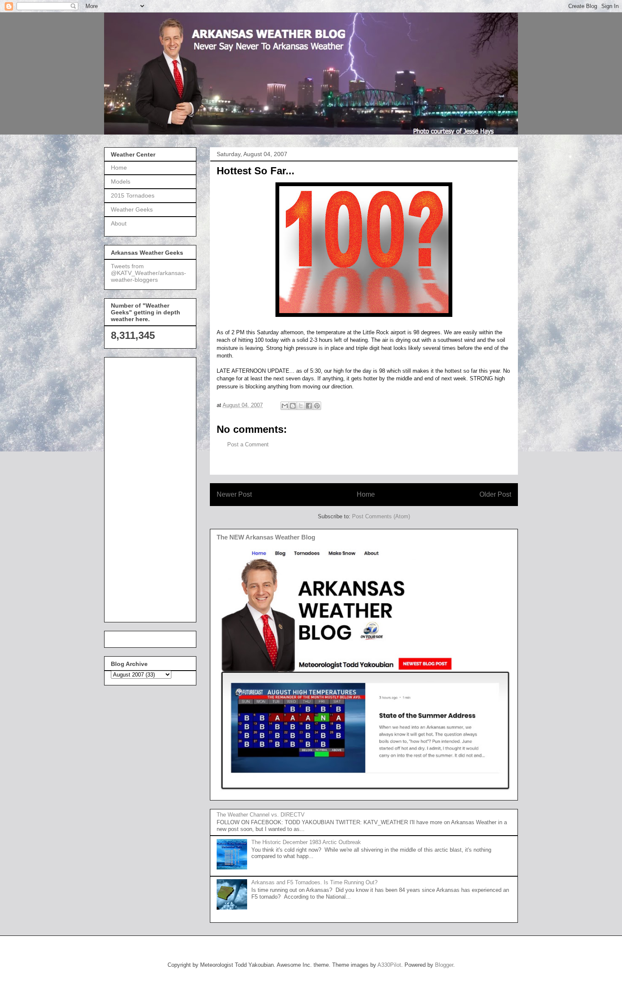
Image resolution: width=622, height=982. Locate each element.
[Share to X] (301, 406)
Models (120, 181)
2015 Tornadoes (132, 195)
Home (366, 494)
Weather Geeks (132, 209)
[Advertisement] (145, 487)
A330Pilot (389, 965)
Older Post (495, 494)
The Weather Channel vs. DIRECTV (261, 814)
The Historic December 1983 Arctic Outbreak (306, 842)
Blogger (444, 965)
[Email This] (285, 406)
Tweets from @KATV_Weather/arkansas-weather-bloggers (148, 273)
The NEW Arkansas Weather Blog (266, 537)
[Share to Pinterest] (317, 406)
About (119, 223)
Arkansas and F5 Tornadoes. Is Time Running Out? (314, 882)
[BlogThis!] (293, 406)
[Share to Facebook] (309, 406)
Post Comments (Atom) (381, 516)
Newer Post (234, 494)
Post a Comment (248, 444)
